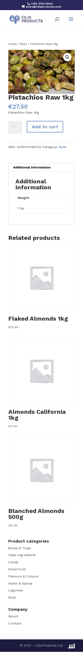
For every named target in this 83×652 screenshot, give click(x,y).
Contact (14, 623)
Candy (13, 562)
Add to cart (45, 126)
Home (12, 44)
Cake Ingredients (22, 555)
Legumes (15, 590)
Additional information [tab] (31, 167)
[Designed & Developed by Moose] (71, 646)
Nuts (23, 44)
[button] (67, 57)
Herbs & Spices (20, 583)
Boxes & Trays (19, 548)
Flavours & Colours (23, 576)
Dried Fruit (17, 569)
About (13, 616)
